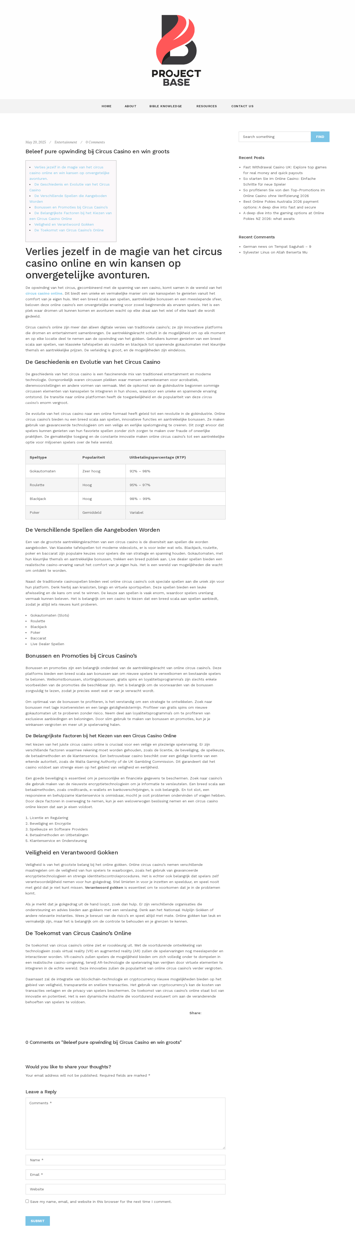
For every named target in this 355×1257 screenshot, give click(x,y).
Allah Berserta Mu (291, 252)
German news (255, 246)
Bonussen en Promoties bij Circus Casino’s (71, 207)
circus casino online (43, 293)
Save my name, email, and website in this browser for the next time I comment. (101, 1201)
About (131, 106)
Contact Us (242, 106)
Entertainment (66, 142)
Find (320, 137)
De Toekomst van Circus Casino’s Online (69, 230)
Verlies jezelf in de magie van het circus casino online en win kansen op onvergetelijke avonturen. (69, 173)
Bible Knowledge (166, 106)
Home (107, 106)
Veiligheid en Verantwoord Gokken (64, 224)
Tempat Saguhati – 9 (292, 246)
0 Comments (95, 142)
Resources (207, 106)
